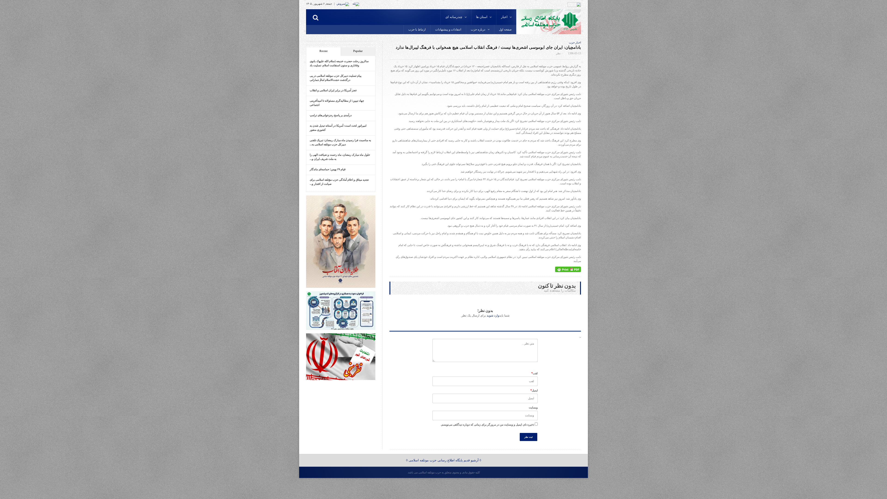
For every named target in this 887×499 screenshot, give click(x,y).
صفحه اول (505, 29)
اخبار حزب (575, 42)
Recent (323, 51)
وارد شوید (493, 315)
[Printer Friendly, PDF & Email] (568, 269)
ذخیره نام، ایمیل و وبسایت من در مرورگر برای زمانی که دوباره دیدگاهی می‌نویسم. (487, 424)
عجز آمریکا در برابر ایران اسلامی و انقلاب (333, 90)
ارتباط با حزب (417, 29)
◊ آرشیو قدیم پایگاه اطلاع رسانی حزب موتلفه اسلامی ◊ (443, 460)
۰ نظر (559, 53)
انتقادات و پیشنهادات (448, 29)
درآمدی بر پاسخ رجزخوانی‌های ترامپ (331, 115)
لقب (534, 373)
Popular (358, 51)
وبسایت (533, 407)
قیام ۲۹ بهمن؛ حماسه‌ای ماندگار (328, 169)
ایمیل (534, 390)
